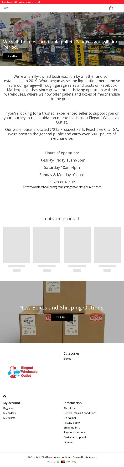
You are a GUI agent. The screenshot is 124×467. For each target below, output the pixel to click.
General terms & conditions (80, 413)
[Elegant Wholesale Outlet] (6, 8)
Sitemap (68, 442)
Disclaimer (70, 418)
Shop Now (13, 55)
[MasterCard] (63, 462)
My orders (9, 413)
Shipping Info (72, 427)
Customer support (75, 437)
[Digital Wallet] (51, 462)
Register (8, 408)
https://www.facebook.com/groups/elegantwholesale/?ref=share (62, 187)
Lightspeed (90, 457)
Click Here (62, 317)
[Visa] (68, 462)
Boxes (67, 358)
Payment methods (75, 432)
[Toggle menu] (117, 8)
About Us (69, 408)
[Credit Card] (58, 462)
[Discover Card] (74, 462)
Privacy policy (72, 422)
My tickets (9, 418)
